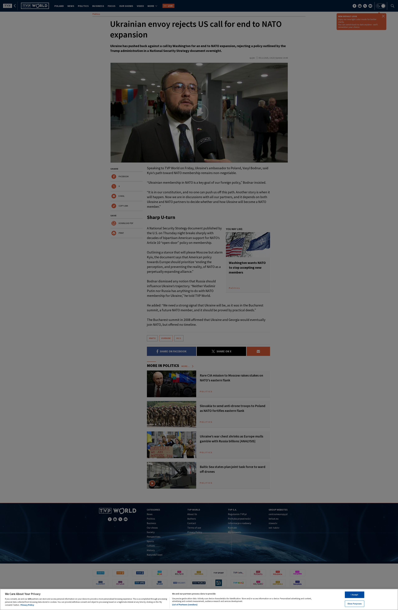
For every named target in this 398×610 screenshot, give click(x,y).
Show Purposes (354, 603)
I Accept (354, 594)
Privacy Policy (27, 604)
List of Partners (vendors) (184, 604)
